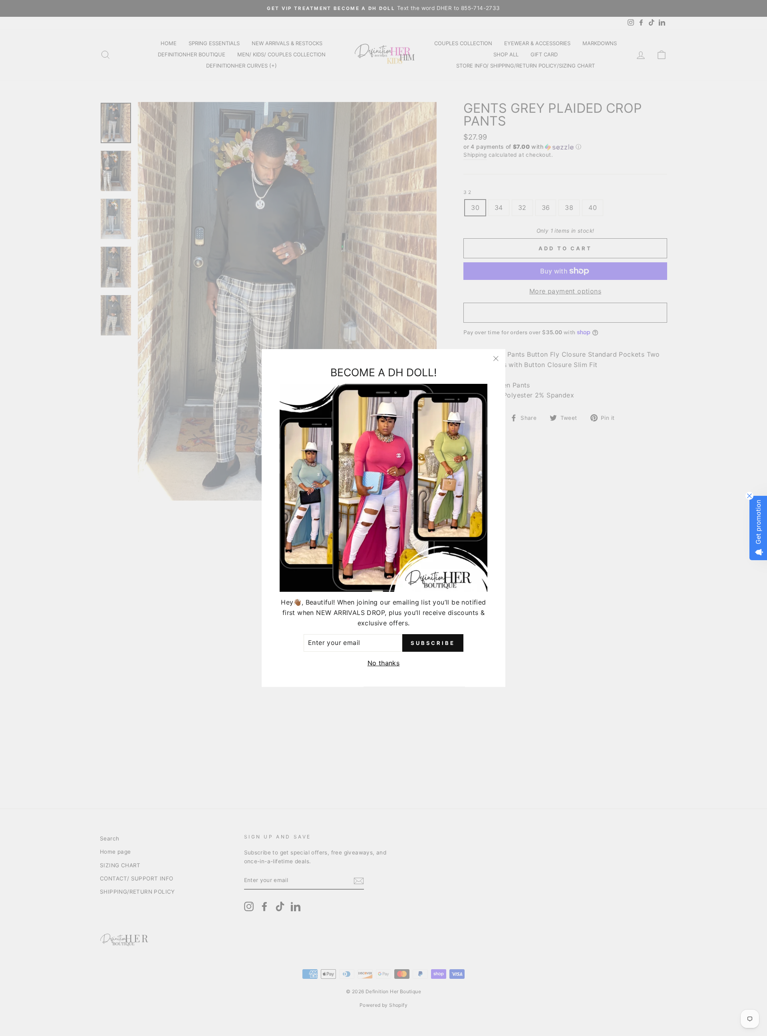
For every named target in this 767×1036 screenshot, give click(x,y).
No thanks (384, 663)
